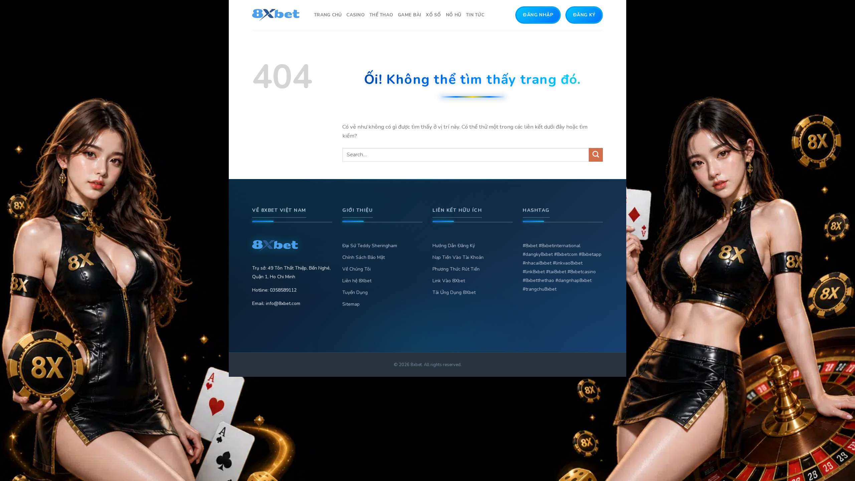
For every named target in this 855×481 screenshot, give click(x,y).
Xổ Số (433, 15)
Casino (355, 15)
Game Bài (409, 15)
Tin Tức (475, 15)
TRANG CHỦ (328, 15)
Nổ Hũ (453, 15)
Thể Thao (381, 15)
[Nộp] (596, 155)
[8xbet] (278, 15)
